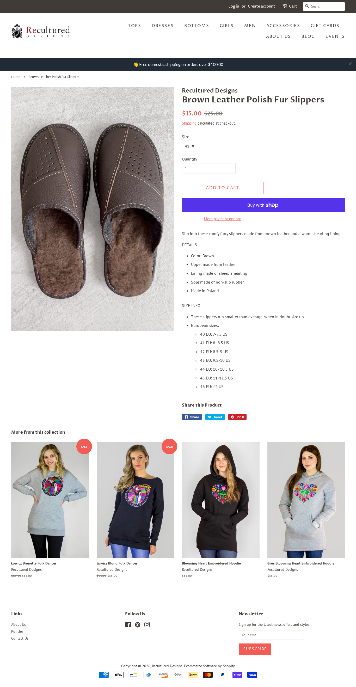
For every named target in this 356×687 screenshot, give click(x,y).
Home (15, 77)
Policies (17, 631)
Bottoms (196, 26)
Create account (261, 6)
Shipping (189, 123)
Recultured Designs (167, 666)
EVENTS (335, 36)
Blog (308, 36)
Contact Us (19, 638)
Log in (234, 6)
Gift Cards (325, 26)
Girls (227, 26)
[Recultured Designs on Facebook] (128, 625)
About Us (278, 36)
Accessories (283, 26)
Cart (293, 6)
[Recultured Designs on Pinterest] (137, 625)
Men (250, 26)
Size (185, 136)
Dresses (163, 26)
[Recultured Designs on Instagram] (147, 625)
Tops (134, 26)
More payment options (222, 218)
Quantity (189, 159)
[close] (350, 64)
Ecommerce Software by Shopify (209, 666)
